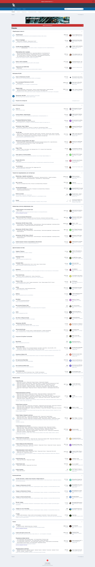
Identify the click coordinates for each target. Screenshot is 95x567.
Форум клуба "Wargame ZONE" (43, 438)
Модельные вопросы (76, 341)
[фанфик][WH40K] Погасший (77, 188)
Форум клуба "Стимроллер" (49, 385)
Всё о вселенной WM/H (21, 330)
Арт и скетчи (19, 182)
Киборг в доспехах (75, 176)
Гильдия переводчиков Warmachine (23, 189)
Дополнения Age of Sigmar (43, 127)
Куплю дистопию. (75, 263)
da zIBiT (75, 35)
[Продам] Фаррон (75, 496)
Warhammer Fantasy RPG (30, 121)
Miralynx (75, 211)
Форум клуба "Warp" (20, 428)
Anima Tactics (19, 347)
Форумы (13, 11)
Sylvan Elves (57, 134)
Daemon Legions (38, 133)
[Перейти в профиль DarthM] (70, 372)
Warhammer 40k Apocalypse (22, 90)
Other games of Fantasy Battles (23, 154)
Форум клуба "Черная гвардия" (22, 387)
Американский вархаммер (77, 40)
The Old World (19, 166)
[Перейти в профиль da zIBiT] (70, 35)
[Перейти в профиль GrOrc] (70, 62)
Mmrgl (75, 300)
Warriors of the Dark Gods (42, 135)
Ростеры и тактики (29, 330)
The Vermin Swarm (20, 135)
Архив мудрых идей (43, 90)
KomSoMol (76, 503)
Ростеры (22, 133)
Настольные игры (20, 371)
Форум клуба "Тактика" (21, 429)
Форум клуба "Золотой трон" (22, 418)
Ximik (75, 276)
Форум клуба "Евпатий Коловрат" (36, 396)
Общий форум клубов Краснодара (45, 405)
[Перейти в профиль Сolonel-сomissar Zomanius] (70, 200)
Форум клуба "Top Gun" (43, 430)
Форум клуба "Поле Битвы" (56, 407)
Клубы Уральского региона (22, 437)
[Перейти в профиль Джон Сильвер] (70, 218)
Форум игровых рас (20, 231)
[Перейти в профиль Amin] (70, 418)
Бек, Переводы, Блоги (34, 149)
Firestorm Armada (42, 264)
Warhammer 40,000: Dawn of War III (24, 235)
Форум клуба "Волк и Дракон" (22, 397)
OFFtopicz (18, 525)
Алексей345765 (77, 366)
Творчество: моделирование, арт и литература (24, 172)
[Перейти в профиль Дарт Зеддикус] (70, 83)
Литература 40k (20, 83)
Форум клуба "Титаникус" (21, 431)
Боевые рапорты (29, 89)
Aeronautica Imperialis (33, 347)
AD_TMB (75, 396)
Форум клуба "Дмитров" (42, 393)
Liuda (75, 189)
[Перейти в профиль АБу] (70, 149)
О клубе (73, 395)
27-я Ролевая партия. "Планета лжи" (23, 541)
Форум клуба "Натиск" (42, 451)
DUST (55, 347)
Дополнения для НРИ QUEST (77, 365)
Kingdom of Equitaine (33, 134)
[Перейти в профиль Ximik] (70, 276)
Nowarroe (76, 264)
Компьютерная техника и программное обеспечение (29, 241)
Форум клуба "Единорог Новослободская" (24, 383)
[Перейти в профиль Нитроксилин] (70, 348)
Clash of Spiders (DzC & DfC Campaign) (79, 549)
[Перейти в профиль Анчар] (70, 77)
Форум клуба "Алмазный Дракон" (32, 430)
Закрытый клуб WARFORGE (22, 66)
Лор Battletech (74, 269)
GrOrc (75, 62)
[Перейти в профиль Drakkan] (70, 330)
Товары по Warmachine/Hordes (23, 496)
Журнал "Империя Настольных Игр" (79, 34)
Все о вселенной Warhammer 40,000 (25, 82)
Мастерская (19, 161)
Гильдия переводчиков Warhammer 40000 (24, 324)
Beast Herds (32, 133)
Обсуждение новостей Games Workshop (80, 76)
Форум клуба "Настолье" (50, 384)
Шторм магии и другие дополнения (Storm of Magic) (26, 143)
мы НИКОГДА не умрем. (76, 257)
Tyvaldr (75, 121)
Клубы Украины (19, 469)
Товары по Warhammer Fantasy (23, 491)
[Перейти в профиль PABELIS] (70, 115)
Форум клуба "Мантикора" (40, 384)
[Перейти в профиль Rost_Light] (70, 270)
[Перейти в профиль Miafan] (70, 109)
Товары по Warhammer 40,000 (23, 485)
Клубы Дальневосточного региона (24, 450)
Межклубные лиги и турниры (23, 52)
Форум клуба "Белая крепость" (22, 393)
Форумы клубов (16, 377)
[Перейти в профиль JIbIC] (70, 90)
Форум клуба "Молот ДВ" (51, 451)
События (18, 11)
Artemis (75, 306)
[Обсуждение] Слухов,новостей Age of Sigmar (81, 108)
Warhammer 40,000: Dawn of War (24, 223)
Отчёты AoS (30, 127)
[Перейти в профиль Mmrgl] (70, 300)
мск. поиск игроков (75, 305)
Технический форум (37, 224)
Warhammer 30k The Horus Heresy (34, 90)
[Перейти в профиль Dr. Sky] (70, 167)
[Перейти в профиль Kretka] (70, 342)
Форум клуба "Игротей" (29, 428)
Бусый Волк (76, 541)
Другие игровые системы (19, 247)
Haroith (75, 336)
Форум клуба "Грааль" (52, 417)
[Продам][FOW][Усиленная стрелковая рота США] (82, 502)
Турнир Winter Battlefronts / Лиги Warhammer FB (40, 53)
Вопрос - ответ (75, 223)
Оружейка (35, 526)
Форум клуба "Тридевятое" (22, 386)
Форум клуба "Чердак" (31, 459)
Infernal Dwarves (26, 134)
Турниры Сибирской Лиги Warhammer (23, 54)
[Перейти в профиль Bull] (70, 360)
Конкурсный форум (46, 178)
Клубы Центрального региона (23, 392)
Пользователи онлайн (32, 11)
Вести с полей (33, 264)
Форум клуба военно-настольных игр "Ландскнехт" (26, 384)
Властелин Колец (20, 275)
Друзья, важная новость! (46, 1)
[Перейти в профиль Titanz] (70, 509)
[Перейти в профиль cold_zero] (70, 224)
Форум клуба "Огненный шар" (53, 430)
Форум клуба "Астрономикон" (33, 405)
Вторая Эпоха (37, 276)
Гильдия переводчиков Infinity (30, 288)
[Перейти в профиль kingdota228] (70, 161)
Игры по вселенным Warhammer (24, 216)
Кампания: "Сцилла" (28, 551)
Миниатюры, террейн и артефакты (24, 176)
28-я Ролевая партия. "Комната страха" (38, 541)
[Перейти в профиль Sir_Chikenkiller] (70, 47)
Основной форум (20, 224)
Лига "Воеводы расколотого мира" (23, 56)
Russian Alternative (20, 160)
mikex (75, 155)
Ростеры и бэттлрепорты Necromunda (23, 306)
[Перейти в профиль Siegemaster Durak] (70, 282)
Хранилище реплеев (55, 224)
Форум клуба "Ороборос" (46, 418)
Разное (14, 521)
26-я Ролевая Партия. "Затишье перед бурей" (40, 540)
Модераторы (24, 11)
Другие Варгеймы (20, 346)
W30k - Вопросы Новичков (77, 89)
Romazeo (76, 236)
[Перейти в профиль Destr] (70, 459)
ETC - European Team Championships (45, 149)
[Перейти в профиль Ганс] (70, 408)
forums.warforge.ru (47, 564)
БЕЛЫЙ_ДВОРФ (77, 134)
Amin (75, 419)
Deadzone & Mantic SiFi (21, 354)
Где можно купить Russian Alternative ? (79, 160)
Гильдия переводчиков (37, 330)
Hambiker (76, 41)
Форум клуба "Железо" (28, 452)
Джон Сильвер (77, 218)
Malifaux (18, 293)
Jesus (75, 324)
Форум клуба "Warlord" (39, 406)
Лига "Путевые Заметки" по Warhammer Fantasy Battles (27, 55)
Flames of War (19, 281)
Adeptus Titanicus (20, 251)
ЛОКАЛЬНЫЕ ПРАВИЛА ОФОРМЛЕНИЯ (79, 199)
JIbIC (75, 90)
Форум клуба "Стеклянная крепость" (23, 438)
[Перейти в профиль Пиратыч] (70, 288)
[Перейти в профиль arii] (70, 480)
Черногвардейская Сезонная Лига (43, 55)
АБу (75, 149)
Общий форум (19, 34)
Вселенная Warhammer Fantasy (23, 120)
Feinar (75, 55)
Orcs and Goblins (45, 134)
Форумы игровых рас (21, 225)
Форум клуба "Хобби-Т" (29, 406)
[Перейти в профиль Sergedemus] (70, 485)
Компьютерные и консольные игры (24, 209)
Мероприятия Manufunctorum (36, 54)
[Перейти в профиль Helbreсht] (70, 526)
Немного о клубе (75, 407)
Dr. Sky (75, 166)
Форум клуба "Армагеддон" (22, 405)
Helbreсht (76, 526)
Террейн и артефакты (52, 177)
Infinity (17, 287)
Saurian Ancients (52, 134)
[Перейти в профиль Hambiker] (70, 41)
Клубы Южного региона (21, 404)
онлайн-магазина (24, 47)
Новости (18, 108)
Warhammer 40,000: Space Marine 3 (78, 217)
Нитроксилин (76, 348)
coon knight (76, 312)
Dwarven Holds (48, 133)
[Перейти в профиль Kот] (70, 430)
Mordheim (18, 299)
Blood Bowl (18, 341)
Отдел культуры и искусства (23, 532)
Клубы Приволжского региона (23, 425)
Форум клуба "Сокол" (40, 385)
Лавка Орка (74, 515)
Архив (38, 264)
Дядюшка (76, 127)
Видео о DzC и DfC (75, 335)
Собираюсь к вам (75, 458)
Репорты (18, 133)
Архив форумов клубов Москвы (53, 387)
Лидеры (39, 11)
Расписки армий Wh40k (21, 89)
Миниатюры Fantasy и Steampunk (33, 177)
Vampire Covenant (34, 135)
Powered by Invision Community (47, 565)
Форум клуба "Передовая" (21, 385)
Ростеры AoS (35, 127)
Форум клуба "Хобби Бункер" (41, 386)
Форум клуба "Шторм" (52, 393)
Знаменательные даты (29, 526)
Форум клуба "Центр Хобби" (53, 386)
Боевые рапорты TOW (29, 167)
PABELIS (75, 115)
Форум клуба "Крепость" (37, 383)
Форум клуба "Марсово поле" (55, 438)
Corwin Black (76, 294)
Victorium (24, 347)
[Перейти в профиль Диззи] (70, 242)
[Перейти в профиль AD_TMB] (70, 396)
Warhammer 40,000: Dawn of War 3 (78, 235)
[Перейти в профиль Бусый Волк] (70, 541)
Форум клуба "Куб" (34, 438)
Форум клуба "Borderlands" (39, 428)
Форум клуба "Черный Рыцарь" (46, 416)
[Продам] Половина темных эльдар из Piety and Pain (82, 444)
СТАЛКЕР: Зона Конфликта (39, 372)
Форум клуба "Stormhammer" (33, 417)
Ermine (75, 439)
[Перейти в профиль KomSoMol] (70, 503)
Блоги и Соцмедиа (20, 39)
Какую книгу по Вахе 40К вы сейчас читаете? (81, 82)
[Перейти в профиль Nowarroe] (70, 264)
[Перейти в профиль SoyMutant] (70, 230)
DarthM (75, 372)
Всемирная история (20, 526)
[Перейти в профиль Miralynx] (70, 211)
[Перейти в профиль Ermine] (70, 439)
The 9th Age (19, 132)
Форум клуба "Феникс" (31, 386)
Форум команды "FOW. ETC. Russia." (48, 282)
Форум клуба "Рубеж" (33, 451)
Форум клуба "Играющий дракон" (23, 396)
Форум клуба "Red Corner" (33, 397)
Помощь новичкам (49, 89)
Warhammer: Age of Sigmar (22, 126)
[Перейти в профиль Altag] (70, 183)
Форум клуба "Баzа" (56, 396)
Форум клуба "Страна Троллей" (44, 397)
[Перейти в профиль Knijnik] (70, 464)
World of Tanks (19, 210)
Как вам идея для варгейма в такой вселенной (81, 347)
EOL (75, 67)
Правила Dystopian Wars (25, 264)
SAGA (17, 312)
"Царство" (74, 182)
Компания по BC (28, 276)
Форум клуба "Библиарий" (46, 407)
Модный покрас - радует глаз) (78, 193)
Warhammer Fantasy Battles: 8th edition (25, 140)
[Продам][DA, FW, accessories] (78, 484)
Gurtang (75, 445)
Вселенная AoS (19, 127)
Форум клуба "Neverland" (39, 429)
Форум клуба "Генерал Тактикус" (33, 382)
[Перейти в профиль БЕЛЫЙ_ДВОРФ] (70, 134)
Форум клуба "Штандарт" (43, 382)
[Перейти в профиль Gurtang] (70, 445)
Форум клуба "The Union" (21, 382)
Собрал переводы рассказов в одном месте (80, 293)
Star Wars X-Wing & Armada (22, 317)
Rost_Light (76, 270)
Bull (75, 361)
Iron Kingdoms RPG (75, 329)
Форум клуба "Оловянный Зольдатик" (34, 418)
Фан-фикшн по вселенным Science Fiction (24, 188)
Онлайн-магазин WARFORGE (22, 46)
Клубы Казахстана (20, 463)
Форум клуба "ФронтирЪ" (21, 459)
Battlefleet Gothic (20, 256)
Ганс (75, 408)
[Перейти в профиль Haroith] (70, 336)
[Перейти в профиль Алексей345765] (70, 366)
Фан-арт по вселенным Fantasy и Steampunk (39, 183)
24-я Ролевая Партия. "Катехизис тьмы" (41, 539)
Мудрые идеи (19, 88)
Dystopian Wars (19, 263)
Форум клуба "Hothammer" (56, 405)
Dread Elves (43, 133)
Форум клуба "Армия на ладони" (23, 451)
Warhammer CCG (20, 372)
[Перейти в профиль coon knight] (70, 312)
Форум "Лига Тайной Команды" (35, 56)
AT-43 (27, 347)
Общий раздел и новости (18, 31)
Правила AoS (25, 127)
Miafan (75, 109)
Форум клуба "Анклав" (21, 398)
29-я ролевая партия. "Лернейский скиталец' (38, 542)
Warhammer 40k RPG (21, 95)
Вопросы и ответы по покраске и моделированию (26, 178)
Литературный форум (21, 187)
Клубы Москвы (19, 381)
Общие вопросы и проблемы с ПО (78, 241)
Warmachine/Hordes (20, 329)
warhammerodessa (77, 470)
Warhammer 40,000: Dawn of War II (24, 229)
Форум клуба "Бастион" (21, 430)
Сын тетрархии (75, 525)
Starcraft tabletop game (76, 371)
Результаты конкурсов (21, 100)
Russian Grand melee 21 (76, 311)
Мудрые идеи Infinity (20, 288)
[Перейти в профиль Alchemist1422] (70, 354)
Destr (75, 459)
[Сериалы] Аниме (75, 532)
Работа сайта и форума (21, 61)
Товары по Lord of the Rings (22, 508)
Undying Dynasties (27, 135)
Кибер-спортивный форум (28, 224)
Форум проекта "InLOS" (32, 41)
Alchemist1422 (76, 355)
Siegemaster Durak (77, 282)
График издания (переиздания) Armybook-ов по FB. (82, 114)
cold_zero (76, 224)
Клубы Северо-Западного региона (24, 415)
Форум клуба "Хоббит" (56, 418)
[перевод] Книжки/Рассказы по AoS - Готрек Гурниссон (83, 126)
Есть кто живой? (75, 463)
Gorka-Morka (44, 347)
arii (74, 480)
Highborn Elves (19, 134)
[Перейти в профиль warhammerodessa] (70, 470)
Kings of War (19, 148)
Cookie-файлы (47, 563)
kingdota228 (76, 161)
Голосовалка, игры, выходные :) (78, 275)
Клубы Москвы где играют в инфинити (79, 287)
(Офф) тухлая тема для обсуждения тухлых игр (81, 133)
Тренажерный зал (38, 178)
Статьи (40, 282)
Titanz (75, 509)
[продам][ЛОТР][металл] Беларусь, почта (80, 508)
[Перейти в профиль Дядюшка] (70, 127)
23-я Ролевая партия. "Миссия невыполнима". (25, 539)
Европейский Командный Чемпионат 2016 (24, 53)
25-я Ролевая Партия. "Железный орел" (24, 540)
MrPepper (76, 318)
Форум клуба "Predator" (33, 393)
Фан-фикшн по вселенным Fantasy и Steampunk (40, 188)
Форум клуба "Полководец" (47, 396)
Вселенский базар (17, 475)
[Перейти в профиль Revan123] (70, 491)
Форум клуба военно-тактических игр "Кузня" (50, 383)
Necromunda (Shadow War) (22, 305)
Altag (75, 183)
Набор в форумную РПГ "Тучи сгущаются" (80, 540)
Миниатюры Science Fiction (22, 177)
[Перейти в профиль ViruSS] (70, 251)
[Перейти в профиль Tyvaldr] (70, 121)
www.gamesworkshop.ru (76, 438)
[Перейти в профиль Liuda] (70, 189)
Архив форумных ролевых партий (23, 542)
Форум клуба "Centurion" (30, 398)
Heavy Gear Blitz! (50, 347)
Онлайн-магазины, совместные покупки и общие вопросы (30, 478)
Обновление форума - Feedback (78, 61)
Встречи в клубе (75, 429)
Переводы (19, 264)
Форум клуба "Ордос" (21, 406)
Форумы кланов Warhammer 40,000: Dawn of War (34, 225)
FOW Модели (74, 281)
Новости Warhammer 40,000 (23, 76)
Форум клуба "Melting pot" (48, 406)
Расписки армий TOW (21, 167)
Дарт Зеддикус (77, 83)
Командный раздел (45, 54)
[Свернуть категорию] (81, 31)
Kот (75, 430)
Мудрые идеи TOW (37, 167)
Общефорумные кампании (22, 548)
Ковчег (17, 200)
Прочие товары (19, 502)
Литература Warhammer (21, 121)
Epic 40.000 (40, 347)
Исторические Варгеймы (22, 360)
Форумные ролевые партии (22, 538)
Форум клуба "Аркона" (21, 470)
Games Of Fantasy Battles (18, 105)
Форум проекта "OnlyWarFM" (22, 41)
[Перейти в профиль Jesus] (70, 324)
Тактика (33, 276)
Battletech (18, 269)
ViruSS (75, 258)
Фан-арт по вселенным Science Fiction (24, 183)
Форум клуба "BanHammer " (22, 416)
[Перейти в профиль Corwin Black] (70, 294)
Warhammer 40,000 (17, 73)
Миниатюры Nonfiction (44, 177)
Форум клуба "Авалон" (33, 387)
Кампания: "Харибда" (20, 551)
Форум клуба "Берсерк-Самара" (50, 428)
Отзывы (18, 513)
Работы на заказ (20, 193)
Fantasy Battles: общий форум (23, 114)
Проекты (23, 276)
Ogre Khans (39, 134)
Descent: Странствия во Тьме (29, 372)
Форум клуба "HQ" (20, 452)
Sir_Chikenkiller (77, 47)
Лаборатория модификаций (46, 224)
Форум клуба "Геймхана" (21, 465)
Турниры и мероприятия (33, 282)
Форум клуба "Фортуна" (30, 429)
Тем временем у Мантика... (77, 148)
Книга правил (26, 133)
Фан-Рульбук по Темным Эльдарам (79, 323)
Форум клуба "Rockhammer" (36, 407)
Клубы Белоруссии (20, 458)
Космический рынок (76, 317)
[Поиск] (82, 9)
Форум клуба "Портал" (31, 385)
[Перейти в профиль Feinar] (70, 55)
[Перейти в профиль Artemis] (70, 306)
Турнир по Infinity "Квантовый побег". (79, 451)
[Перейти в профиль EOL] (70, 68)
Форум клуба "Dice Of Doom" (32, 465)
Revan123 (76, 491)
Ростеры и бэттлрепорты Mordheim (23, 300)
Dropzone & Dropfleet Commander (24, 336)
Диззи (75, 242)
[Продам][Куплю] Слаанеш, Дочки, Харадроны (81, 490)
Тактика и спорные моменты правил (39, 89)
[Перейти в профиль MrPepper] (70, 318)
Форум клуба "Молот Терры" (22, 417)
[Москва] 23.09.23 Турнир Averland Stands (80, 154)
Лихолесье (19, 276)
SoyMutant (76, 230)
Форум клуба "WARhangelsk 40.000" (34, 416)
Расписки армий (20, 282)
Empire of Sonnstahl (55, 133)
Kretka (75, 342)
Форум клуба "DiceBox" (49, 429)
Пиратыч (75, 288)
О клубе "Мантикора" (76, 383)
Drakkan (75, 330)
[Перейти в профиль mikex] (70, 155)
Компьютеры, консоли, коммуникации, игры (23, 206)
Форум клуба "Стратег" (55, 397)
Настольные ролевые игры (22, 365)
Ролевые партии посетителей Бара (52, 541)
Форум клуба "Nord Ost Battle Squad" (23, 407)
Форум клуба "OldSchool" (42, 387)
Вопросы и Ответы (75, 299)
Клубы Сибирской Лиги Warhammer (24, 443)
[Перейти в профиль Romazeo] (70, 236)
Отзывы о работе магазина (77, 46)
